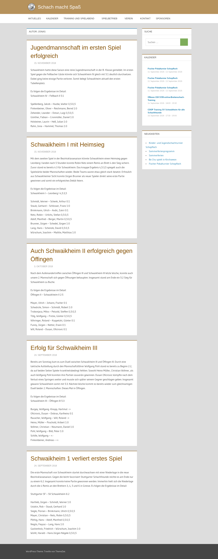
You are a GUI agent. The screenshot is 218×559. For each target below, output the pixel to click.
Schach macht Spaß (59, 7)
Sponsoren (163, 18)
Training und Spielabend (79, 18)
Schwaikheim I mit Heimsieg (67, 144)
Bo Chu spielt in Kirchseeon (162, 159)
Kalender (52, 18)
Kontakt (145, 18)
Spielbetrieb (109, 18)
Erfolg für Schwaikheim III (64, 348)
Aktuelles (34, 18)
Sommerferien (156, 155)
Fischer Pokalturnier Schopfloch (165, 163)
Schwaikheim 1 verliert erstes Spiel (76, 458)
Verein (129, 18)
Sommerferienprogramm (162, 151)
